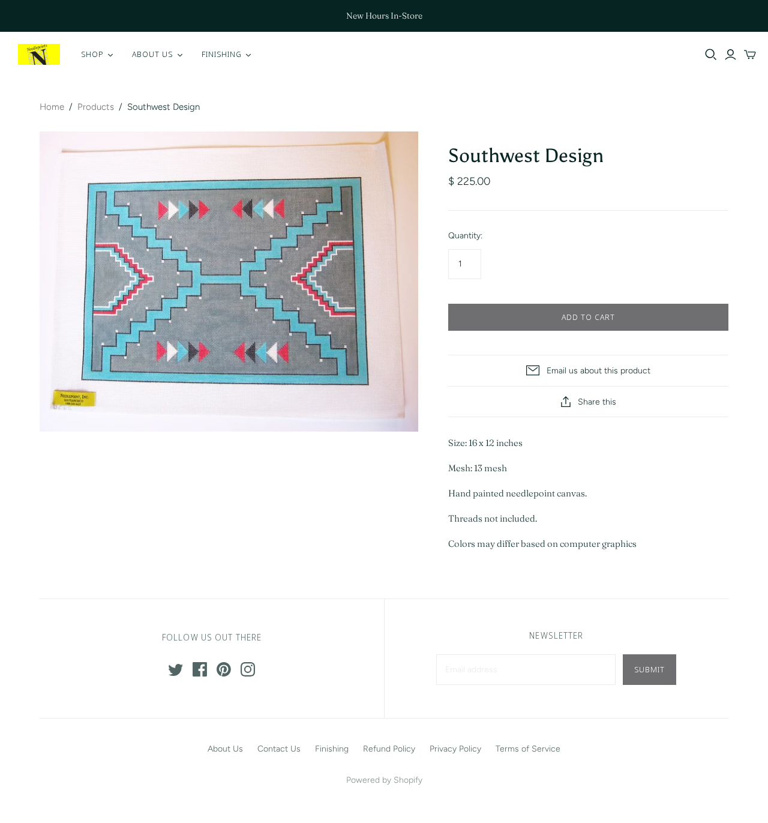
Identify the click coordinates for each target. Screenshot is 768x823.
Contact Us (279, 749)
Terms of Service (528, 749)
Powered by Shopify (384, 780)
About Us (225, 749)
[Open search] (711, 55)
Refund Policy (389, 749)
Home (52, 106)
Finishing (332, 749)
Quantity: (465, 236)
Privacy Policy (455, 749)
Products (95, 106)
